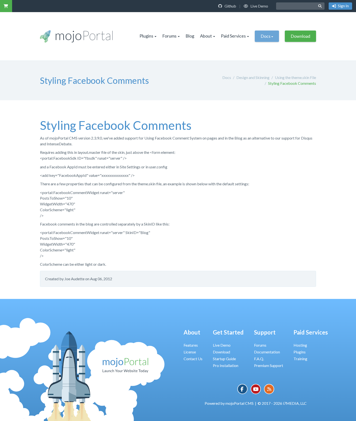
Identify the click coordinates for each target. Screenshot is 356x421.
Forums (169, 36)
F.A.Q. (259, 358)
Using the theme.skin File (295, 77)
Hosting (300, 345)
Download (300, 36)
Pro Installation (225, 365)
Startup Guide (224, 358)
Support (265, 332)
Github (230, 6)
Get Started (228, 332)
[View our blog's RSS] (269, 389)
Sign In (343, 5)
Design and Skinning (253, 77)
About (206, 36)
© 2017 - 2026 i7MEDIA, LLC (282, 403)
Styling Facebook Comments (292, 83)
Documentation (267, 352)
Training (300, 358)
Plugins (146, 36)
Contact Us (193, 358)
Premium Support (268, 365)
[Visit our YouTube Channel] (256, 389)
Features (191, 345)
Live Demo (259, 6)
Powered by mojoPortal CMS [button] (229, 403)
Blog (190, 36)
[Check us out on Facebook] (242, 389)
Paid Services (233, 36)
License (190, 352)
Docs (266, 36)
